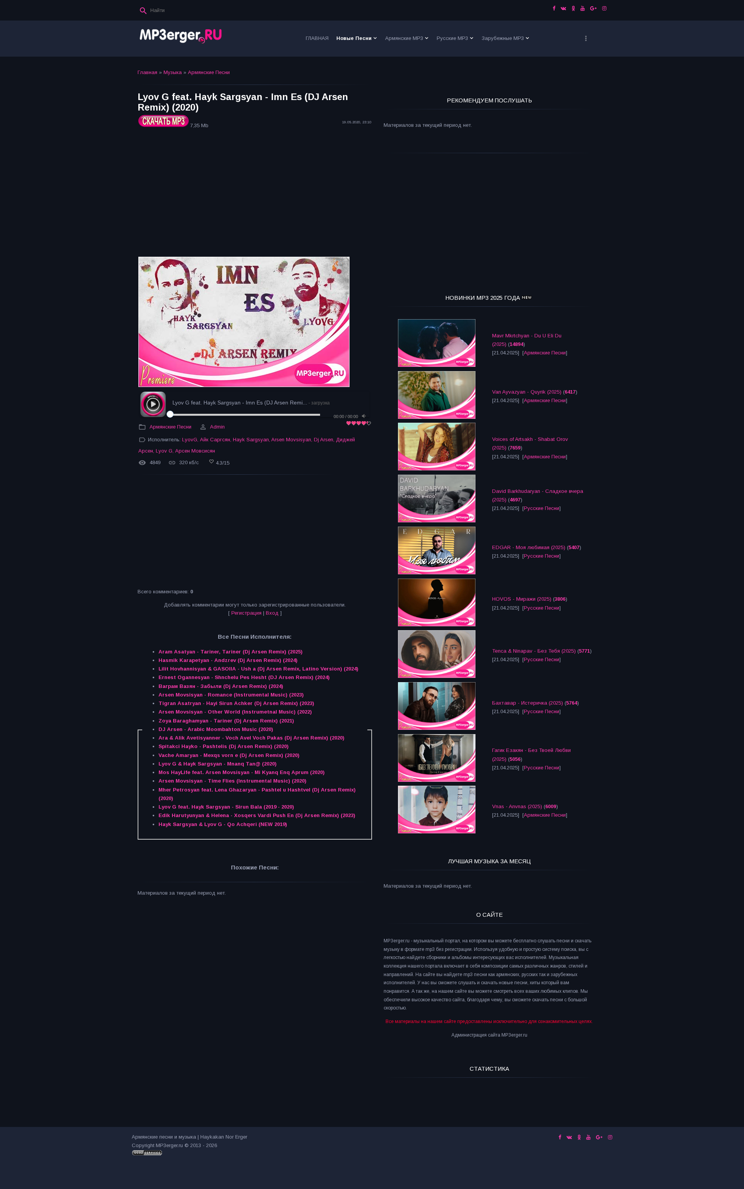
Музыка (173, 72)
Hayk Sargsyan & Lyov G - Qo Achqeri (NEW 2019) (222, 824)
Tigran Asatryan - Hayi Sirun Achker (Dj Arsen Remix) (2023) (236, 703)
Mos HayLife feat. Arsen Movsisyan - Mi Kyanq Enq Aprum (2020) (241, 772)
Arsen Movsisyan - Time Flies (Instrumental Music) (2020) (232, 781)
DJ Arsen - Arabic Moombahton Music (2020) (215, 729)
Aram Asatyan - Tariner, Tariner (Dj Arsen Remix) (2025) (230, 652)
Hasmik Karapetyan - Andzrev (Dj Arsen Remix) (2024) (228, 660)
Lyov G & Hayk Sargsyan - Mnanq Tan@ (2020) (217, 764)
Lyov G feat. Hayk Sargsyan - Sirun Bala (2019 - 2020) (226, 807)
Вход (272, 613)
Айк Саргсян (215, 439)
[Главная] (181, 38)
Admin (217, 427)
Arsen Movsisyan (291, 439)
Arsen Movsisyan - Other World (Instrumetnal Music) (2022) (235, 712)
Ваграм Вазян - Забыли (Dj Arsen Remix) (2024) (220, 686)
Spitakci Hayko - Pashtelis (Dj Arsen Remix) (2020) (223, 746)
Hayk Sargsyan (251, 439)
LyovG (189, 439)
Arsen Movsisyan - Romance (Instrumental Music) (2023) (231, 695)
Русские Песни (541, 508)
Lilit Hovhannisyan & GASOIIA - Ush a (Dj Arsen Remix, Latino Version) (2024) (258, 669)
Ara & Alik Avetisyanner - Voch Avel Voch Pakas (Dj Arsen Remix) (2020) (251, 738)
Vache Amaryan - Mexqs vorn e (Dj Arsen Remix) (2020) (229, 755)
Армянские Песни (209, 72)
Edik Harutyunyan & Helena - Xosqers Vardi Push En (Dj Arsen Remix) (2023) (256, 815)
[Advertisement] (254, 194)
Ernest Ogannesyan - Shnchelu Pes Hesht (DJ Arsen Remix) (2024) (244, 677)
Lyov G (164, 451)
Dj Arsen (323, 439)
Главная (147, 72)
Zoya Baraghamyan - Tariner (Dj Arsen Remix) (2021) (226, 721)
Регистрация (246, 613)
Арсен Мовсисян (195, 451)
